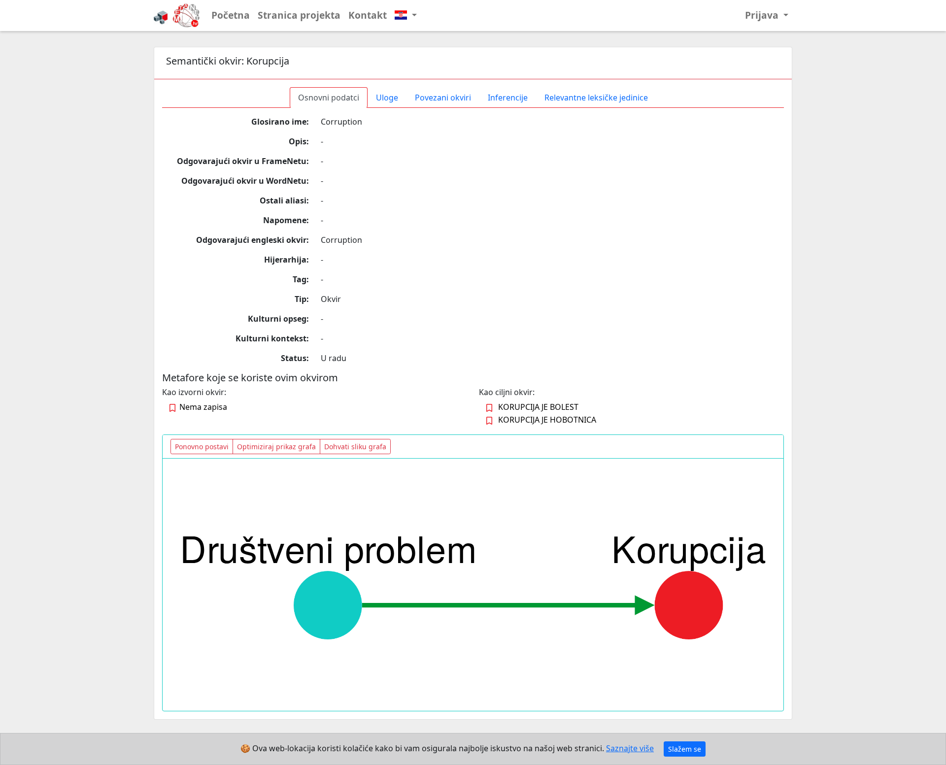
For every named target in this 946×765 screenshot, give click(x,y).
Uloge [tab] (387, 97)
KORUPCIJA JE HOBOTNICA (547, 419)
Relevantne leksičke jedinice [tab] (596, 97)
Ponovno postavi (202, 446)
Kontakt (367, 15)
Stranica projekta (299, 15)
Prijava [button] (763, 15)
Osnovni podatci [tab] (328, 97)
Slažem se (684, 749)
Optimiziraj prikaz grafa (276, 446)
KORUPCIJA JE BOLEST (538, 406)
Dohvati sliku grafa (355, 446)
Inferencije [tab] (508, 97)
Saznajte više (630, 748)
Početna (230, 15)
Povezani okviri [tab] (443, 97)
